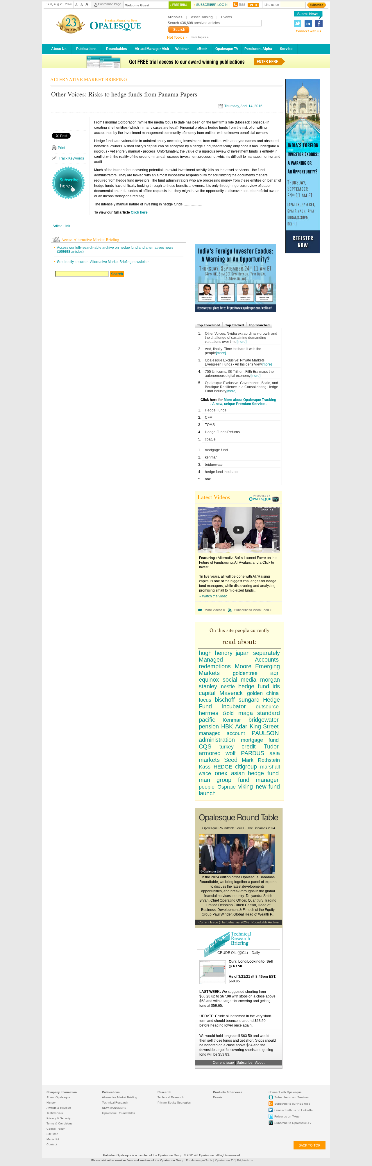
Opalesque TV (226, 49)
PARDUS (252, 753)
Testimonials (54, 1113)
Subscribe (245, 1063)
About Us (58, 49)
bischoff (225, 699)
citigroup (246, 766)
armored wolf (217, 753)
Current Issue (223, 1063)
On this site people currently (239, 629)
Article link (61, 226)
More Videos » (215, 610)
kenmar (211, 457)
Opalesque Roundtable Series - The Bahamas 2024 (238, 828)
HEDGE (223, 767)
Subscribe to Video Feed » (252, 610)
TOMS (210, 425)
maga (245, 713)
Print (61, 148)
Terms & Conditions (59, 1123)
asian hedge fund (255, 773)
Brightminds (245, 1160)
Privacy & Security (58, 1118)
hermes (208, 713)
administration (217, 740)
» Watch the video (213, 596)
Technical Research (115, 1102)
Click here (139, 212)
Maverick (231, 693)
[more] (241, 342)
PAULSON (265, 733)
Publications (86, 49)
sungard (249, 699)
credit (249, 746)
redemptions (215, 666)
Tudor (271, 746)
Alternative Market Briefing (119, 1097)
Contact (51, 1144)
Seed (230, 760)
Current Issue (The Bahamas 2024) (223, 922)
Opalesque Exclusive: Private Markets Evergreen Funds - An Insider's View (234, 362)
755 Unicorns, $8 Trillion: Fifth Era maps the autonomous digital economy (239, 374)
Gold (228, 713)
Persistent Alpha (258, 49)
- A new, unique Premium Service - (238, 404)
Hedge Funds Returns (222, 432)
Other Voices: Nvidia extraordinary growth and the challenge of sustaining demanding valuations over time (241, 338)
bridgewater (214, 465)
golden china (263, 693)
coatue (210, 439)
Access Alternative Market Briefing (90, 239)
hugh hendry (216, 653)
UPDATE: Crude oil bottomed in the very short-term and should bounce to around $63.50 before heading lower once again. (235, 1020)
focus (205, 700)
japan (243, 653)
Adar (241, 726)
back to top (309, 1145)
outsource (267, 707)
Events (226, 17)
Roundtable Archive (265, 922)
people (206, 787)
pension (209, 726)
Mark (247, 760)
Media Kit (52, 1139)
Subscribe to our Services (291, 1097)
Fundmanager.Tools (199, 1160)
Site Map (52, 1133)
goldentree (245, 673)
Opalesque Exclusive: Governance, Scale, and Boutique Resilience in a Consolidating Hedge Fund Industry (241, 387)
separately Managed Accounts (239, 656)
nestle (228, 686)
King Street (264, 726)
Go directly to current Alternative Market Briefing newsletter (103, 262)
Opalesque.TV (225, 1160)
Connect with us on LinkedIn (293, 1110)
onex (221, 773)
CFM (208, 417)
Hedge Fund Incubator (239, 703)
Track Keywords (71, 158)
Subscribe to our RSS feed (292, 1103)
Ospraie (226, 787)
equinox (209, 679)
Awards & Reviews (58, 1107)
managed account (222, 733)
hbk (208, 479)
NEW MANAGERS (114, 1107)
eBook (202, 49)
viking (245, 786)
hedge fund (253, 686)
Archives (175, 17)
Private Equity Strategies (174, 1102)
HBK (227, 726)
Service (286, 49)
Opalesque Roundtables (118, 1113)
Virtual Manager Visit (152, 49)
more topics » (200, 37)
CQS (205, 746)
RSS (242, 4)
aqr (274, 673)
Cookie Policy (55, 1128)
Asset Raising (202, 17)
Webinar (182, 49)
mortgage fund (216, 450)
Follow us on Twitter (287, 1116)
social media (239, 679)
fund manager (258, 780)
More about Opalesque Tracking (250, 400)
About (259, 1063)
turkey (226, 747)
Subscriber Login (212, 4)
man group (215, 780)
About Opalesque (58, 1097)
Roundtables (116, 49)
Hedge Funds (215, 410)
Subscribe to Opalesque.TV (293, 1122)
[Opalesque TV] (264, 499)
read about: (239, 641)
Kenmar (232, 720)
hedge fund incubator (222, 472)
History (51, 1102)
